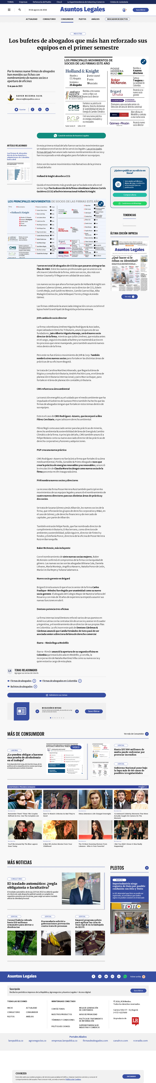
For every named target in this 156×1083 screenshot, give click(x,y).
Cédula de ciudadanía (119, 2)
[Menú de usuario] (124, 10)
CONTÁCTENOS (58, 1009)
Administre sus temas (58, 695)
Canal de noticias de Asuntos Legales (73, 136)
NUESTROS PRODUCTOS (62, 1014)
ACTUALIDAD (31, 19)
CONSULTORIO (49, 19)
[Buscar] (20, 9)
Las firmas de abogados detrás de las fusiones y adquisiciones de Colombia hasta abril (18, 156)
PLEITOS (82, 19)
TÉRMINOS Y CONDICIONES (63, 1020)
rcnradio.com (140, 1040)
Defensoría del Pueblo (42, 2)
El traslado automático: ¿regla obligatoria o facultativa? (32, 886)
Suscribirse (140, 10)
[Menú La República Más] (9, 9)
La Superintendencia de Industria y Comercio (86, 2)
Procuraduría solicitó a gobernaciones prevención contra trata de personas (55, 923)
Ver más (128, 297)
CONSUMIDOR (67, 19)
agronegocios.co (37, 1040)
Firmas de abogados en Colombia (59, 680)
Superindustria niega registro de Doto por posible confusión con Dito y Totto (129, 886)
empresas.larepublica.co (64, 1040)
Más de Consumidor (25, 734)
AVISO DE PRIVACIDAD (88, 1014)
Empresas (23, 2)
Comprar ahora (130, 195)
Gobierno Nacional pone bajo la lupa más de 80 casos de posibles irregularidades (130, 770)
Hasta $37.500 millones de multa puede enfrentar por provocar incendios (129, 752)
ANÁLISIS (95, 19)
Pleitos (117, 868)
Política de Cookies (73, 1079)
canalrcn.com (120, 1040)
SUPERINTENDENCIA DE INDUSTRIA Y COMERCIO (89, 1026)
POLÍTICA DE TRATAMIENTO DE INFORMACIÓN (91, 1020)
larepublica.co (15, 1040)
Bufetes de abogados (22, 686)
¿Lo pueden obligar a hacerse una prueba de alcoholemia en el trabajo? (25, 757)
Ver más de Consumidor (134, 734)
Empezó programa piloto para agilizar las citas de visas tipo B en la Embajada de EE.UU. (89, 923)
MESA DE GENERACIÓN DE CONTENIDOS (88, 1009)
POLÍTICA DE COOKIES (61, 1026)
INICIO (10, 1008)
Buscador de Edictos (117, 19)
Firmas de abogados (21, 680)
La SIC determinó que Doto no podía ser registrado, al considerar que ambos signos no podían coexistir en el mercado (128, 895)
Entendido (131, 1076)
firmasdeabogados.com (95, 1040)
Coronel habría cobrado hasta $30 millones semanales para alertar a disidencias (20, 923)
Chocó (59, 2)
